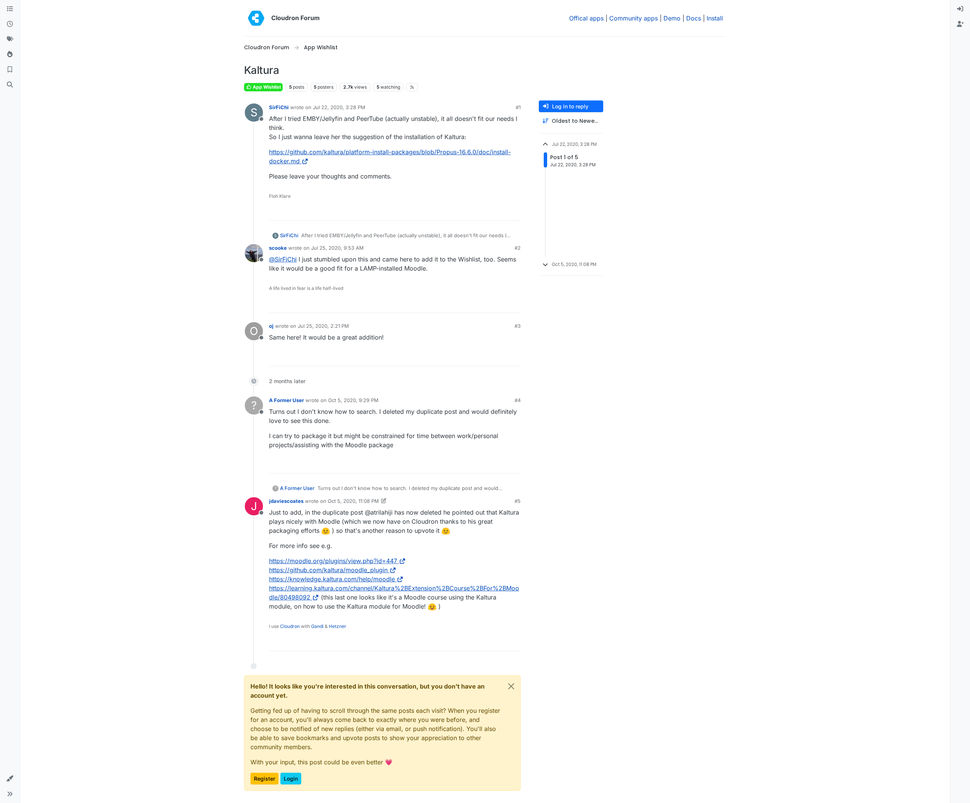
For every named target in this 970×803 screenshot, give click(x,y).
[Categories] (10, 9)
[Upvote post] (502, 212)
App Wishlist (266, 87)
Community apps (633, 18)
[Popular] (10, 55)
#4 (518, 400)
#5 (518, 501)
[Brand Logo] (256, 18)
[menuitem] (960, 9)
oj (271, 326)
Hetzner (337, 626)
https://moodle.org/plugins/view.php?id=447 (333, 561)
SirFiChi (279, 107)
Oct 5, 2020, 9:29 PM (353, 400)
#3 (518, 326)
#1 (518, 107)
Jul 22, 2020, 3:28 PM (339, 107)
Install (715, 18)
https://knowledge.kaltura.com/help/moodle (332, 579)
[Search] (10, 85)
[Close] (511, 686)
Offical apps (586, 18)
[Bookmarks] (10, 70)
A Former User (286, 400)
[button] (10, 779)
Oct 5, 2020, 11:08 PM (353, 501)
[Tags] (10, 39)
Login (291, 778)
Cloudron (290, 626)
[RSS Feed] (412, 87)
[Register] (960, 24)
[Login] (960, 9)
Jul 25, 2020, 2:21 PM (323, 326)
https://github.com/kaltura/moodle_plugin (328, 570)
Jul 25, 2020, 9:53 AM (337, 248)
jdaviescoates (286, 501)
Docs (693, 18)
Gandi (317, 626)
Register (264, 778)
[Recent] (10, 24)
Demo (672, 18)
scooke (278, 248)
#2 (518, 248)
